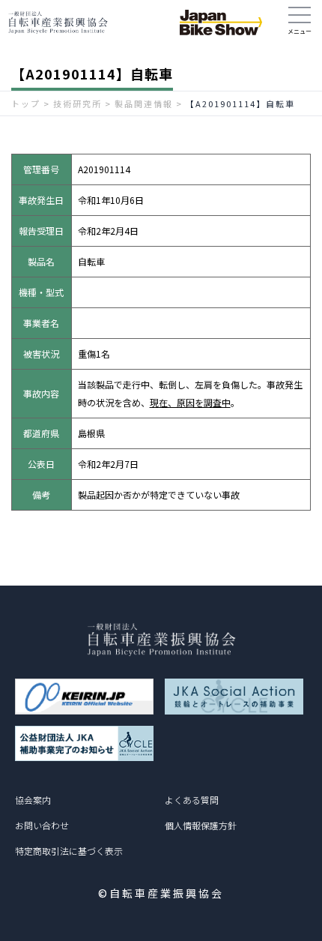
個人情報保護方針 (201, 825)
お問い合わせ (42, 825)
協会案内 (33, 799)
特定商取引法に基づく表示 (69, 850)
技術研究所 (77, 103)
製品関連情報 (144, 103)
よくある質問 (192, 799)
